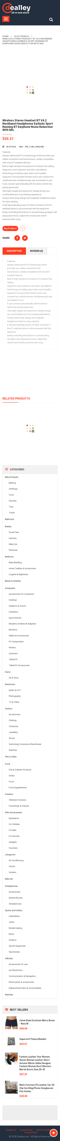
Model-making (15, 928)
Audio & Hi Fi (15, 690)
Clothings (13, 489)
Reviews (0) (36, 251)
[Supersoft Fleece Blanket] (11, 1041)
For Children (14, 824)
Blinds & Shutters (13, 581)
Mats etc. (9, 879)
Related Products (16, 398)
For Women (14, 836)
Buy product (10, 228)
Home (5, 36)
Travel (12, 512)
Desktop (13, 600)
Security (12, 501)
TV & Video (14, 702)
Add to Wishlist (22, 228)
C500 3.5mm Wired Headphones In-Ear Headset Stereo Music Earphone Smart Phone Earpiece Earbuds (30, 445)
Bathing (12, 483)
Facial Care (14, 532)
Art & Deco (14, 678)
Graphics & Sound (17, 606)
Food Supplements (18, 787)
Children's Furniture (17, 800)
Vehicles (9, 958)
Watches (13, 750)
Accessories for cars (18, 964)
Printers (12, 647)
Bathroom (9, 519)
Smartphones (11, 886)
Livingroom (10, 854)
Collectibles (14, 916)
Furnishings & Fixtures (19, 806)
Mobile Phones (16, 898)
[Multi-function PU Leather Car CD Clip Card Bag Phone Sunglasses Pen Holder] (11, 1087)
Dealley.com (23, 1136)
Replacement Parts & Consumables (25, 988)
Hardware (13, 612)
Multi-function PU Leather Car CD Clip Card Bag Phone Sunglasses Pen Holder (36, 1088)
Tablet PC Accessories (19, 665)
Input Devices (15, 618)
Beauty (8, 526)
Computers (10, 588)
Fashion (8, 708)
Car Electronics (16, 970)
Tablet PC (13, 659)
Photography (15, 696)
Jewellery (13, 732)
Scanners (13, 653)
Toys (11, 506)
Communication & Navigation (22, 976)
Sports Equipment (17, 946)
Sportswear (14, 952)
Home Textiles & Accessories (22, 568)
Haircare (12, 538)
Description (14, 251)
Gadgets (13, 842)
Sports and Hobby (13, 910)
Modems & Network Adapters (22, 624)
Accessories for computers (21, 594)
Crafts (11, 922)
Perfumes (13, 550)
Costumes (13, 726)
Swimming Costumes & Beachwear (25, 744)
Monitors (13, 629)
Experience (14, 818)
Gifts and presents (13, 812)
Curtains (12, 872)
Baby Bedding (15, 562)
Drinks (12, 775)
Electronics (21, 36)
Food (11, 495)
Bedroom (9, 556)
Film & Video (11, 756)
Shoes (12, 738)
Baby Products (11, 477)
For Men (12, 830)
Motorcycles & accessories (21, 982)
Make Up (13, 544)
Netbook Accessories (19, 635)
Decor (8, 672)
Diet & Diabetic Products (20, 769)
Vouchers (13, 848)
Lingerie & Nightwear (18, 574)
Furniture (9, 794)
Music (11, 934)
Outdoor (12, 940)
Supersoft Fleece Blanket (32, 1039)
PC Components (16, 641)
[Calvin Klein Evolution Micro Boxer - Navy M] (11, 1022)
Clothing (12, 720)
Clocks (12, 866)
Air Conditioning (16, 860)
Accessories (14, 714)
